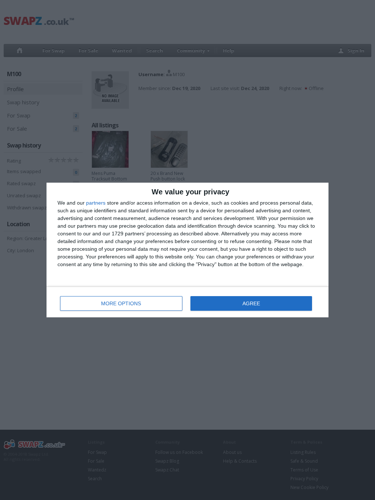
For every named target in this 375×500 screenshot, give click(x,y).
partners (95, 202)
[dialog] (187, 250)
